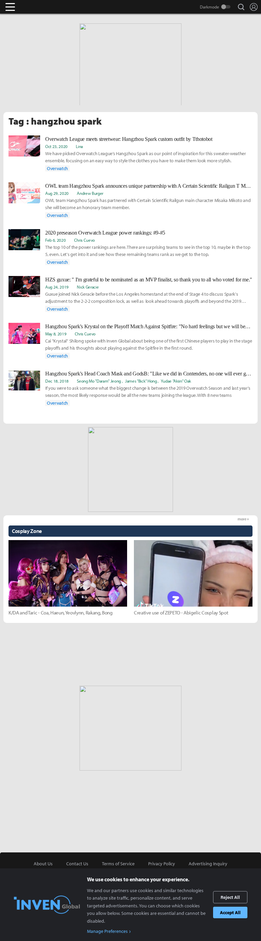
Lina (79, 146)
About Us (43, 864)
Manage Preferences (107, 931)
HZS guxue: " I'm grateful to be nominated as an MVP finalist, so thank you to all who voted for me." (148, 279)
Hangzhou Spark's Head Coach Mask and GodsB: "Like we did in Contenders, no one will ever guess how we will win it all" (149, 373)
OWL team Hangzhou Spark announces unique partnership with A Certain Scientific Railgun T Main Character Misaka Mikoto (149, 186)
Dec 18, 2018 (57, 381)
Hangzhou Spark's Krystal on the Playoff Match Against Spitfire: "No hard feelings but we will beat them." (149, 326)
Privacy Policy (161, 864)
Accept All (230, 912)
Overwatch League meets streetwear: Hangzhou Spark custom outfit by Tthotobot (128, 139)
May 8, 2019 (55, 333)
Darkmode (209, 7)
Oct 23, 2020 (56, 146)
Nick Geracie (88, 287)
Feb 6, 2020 (55, 240)
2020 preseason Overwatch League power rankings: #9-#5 (105, 233)
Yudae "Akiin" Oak (176, 381)
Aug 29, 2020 (57, 193)
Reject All (230, 897)
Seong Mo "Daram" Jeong (99, 381)
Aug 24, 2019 (57, 287)
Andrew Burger (90, 193)
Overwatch (57, 168)
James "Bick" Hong (141, 381)
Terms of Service (118, 864)
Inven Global (36, 7)
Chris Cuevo (84, 240)
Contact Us (77, 864)
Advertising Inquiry (208, 864)
